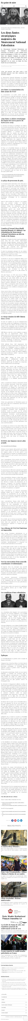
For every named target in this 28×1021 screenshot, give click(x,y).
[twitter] (14, 6)
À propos (7, 1016)
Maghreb (3, 1007)
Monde (3, 1010)
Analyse (9, 27)
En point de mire (8, 2)
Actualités (4, 27)
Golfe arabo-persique (6, 1004)
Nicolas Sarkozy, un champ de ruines (15, 972)
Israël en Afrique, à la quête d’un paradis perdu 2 (15, 967)
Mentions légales (18, 1016)
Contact (12, 1016)
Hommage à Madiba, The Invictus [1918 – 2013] (17, 970)
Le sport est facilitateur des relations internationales (11, 982)
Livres (2, 999)
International (16, 27)
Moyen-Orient (4, 1012)
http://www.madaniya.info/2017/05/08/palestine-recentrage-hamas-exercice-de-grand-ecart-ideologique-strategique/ (13, 176)
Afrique (3, 1002)
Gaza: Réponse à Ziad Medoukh (10, 969)
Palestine (8, 29)
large (10, 66)
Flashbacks (4, 997)
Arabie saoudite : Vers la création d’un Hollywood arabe (11, 984)
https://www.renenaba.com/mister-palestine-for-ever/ (14, 805)
